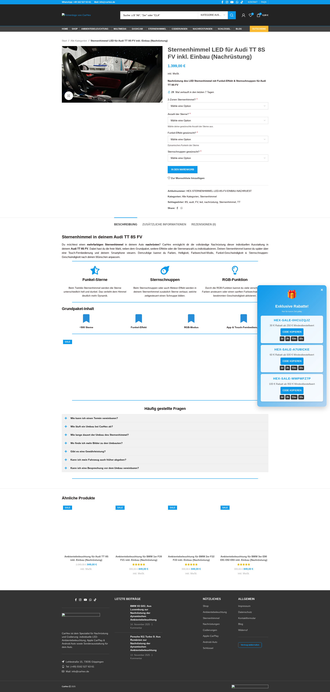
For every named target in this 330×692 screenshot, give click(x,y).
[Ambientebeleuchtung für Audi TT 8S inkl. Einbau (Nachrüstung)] (112, 367)
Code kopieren (292, 332)
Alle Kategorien (79, 40)
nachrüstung (211, 202)
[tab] (125, 222)
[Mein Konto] (243, 15)
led (201, 202)
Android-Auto (210, 642)
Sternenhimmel (208, 196)
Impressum (244, 606)
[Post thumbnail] (121, 617)
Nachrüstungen (211, 624)
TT (238, 202)
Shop (206, 606)
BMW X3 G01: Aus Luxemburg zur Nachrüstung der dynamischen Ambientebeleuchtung (143, 613)
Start (64, 40)
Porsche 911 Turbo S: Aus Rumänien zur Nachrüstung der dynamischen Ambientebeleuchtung (145, 643)
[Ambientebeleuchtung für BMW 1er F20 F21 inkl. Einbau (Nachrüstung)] (138, 528)
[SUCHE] (232, 15)
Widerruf (243, 630)
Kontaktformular (247, 618)
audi (191, 202)
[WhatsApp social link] (181, 208)
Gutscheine (259, 29)
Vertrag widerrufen (250, 645)
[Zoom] (68, 95)
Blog (240, 624)
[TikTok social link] (95, 600)
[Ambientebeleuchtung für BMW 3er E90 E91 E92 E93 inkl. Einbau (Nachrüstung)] (243, 528)
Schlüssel (208, 648)
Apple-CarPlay (211, 636)
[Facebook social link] (177, 208)
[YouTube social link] (85, 600)
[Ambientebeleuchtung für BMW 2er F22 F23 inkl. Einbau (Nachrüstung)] (191, 528)
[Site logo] (76, 15)
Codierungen (210, 630)
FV (196, 202)
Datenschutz (245, 612)
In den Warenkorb (182, 169)
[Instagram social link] (80, 600)
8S (186, 202)
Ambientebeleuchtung (215, 612)
